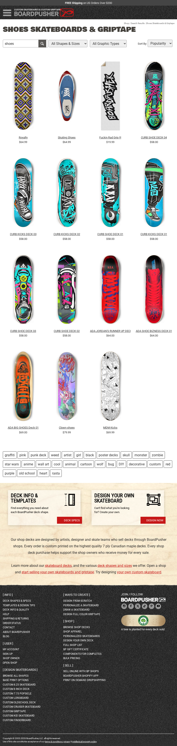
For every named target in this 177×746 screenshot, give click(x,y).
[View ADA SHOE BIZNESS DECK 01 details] (153, 290)
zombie (157, 455)
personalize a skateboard (81, 605)
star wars (12, 464)
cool (57, 464)
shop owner (11, 658)
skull (126, 455)
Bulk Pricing (71, 658)
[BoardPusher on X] (138, 606)
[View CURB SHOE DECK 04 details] (153, 97)
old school (27, 473)
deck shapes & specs (17, 600)
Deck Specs (72, 520)
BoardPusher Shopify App (80, 675)
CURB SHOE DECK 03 (23, 331)
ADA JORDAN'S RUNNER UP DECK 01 (110, 331)
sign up (8, 653)
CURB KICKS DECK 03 (23, 234)
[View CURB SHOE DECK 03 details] (23, 290)
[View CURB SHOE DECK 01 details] (110, 194)
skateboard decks (58, 566)
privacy (66, 741)
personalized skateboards (81, 636)
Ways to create (76, 594)
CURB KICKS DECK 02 (67, 234)
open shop (10, 662)
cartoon (86, 464)
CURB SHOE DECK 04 (154, 137)
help (6, 614)
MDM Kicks (110, 427)
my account (11, 649)
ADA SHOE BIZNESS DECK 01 (154, 331)
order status (12, 623)
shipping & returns (16, 618)
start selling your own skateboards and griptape (58, 572)
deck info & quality (16, 609)
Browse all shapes (15, 675)
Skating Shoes (67, 137)
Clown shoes (67, 427)
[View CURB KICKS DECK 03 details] (23, 194)
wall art (43, 464)
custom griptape (14, 711)
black (90, 455)
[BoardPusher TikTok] (144, 606)
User (8, 643)
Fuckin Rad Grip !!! (110, 137)
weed (55, 455)
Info (7, 594)
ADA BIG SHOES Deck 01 (23, 427)
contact (9, 627)
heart (43, 473)
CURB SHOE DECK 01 (110, 234)
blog (6, 636)
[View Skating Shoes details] (66, 97)
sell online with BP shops (81, 671)
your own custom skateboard (139, 572)
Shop (126, 23)
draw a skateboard (76, 609)
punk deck (38, 455)
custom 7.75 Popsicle (17, 693)
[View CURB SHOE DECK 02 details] (66, 290)
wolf (100, 464)
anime (28, 464)
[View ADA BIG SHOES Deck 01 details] (23, 387)
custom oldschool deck (19, 702)
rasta (56, 473)
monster (140, 455)
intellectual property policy (84, 741)
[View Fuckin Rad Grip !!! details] (110, 97)
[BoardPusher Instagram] (124, 606)
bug (111, 464)
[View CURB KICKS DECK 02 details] (66, 194)
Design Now (154, 520)
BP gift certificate (75, 649)
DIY (121, 464)
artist (67, 455)
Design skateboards (20, 669)
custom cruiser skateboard (22, 706)
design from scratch (77, 600)
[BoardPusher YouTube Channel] (158, 606)
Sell (68, 665)
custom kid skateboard (19, 715)
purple (9, 473)
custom (155, 464)
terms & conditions (54, 741)
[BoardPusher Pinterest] (151, 606)
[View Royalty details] (23, 97)
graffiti (10, 455)
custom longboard (16, 697)
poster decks (108, 455)
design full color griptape (81, 614)
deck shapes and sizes (115, 566)
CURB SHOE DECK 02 (67, 331)
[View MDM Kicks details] (110, 387)
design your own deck (78, 640)
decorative (137, 464)
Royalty (23, 137)
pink (22, 455)
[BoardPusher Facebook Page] (131, 606)
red (168, 464)
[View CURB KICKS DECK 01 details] (153, 194)
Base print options (15, 680)
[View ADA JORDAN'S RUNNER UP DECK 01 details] (110, 290)
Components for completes (82, 653)
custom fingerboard (17, 720)
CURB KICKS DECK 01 (154, 234)
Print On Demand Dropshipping (84, 680)
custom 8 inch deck (16, 689)
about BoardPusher (16, 632)
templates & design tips (19, 605)
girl (78, 455)
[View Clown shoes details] (66, 387)
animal (70, 464)
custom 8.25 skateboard (19, 684)
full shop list (72, 645)
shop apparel (72, 631)
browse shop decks (76, 627)
